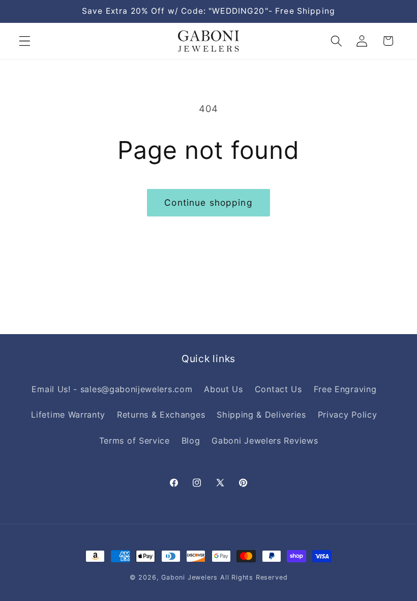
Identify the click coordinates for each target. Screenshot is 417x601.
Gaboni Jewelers (189, 577)
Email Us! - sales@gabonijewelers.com (112, 389)
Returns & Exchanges (161, 414)
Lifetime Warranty (68, 414)
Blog (191, 440)
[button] (25, 41)
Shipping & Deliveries (261, 414)
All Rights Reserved (253, 577)
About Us (223, 389)
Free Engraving (345, 389)
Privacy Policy (347, 414)
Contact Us (278, 389)
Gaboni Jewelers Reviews (265, 440)
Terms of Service (134, 440)
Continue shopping (208, 202)
